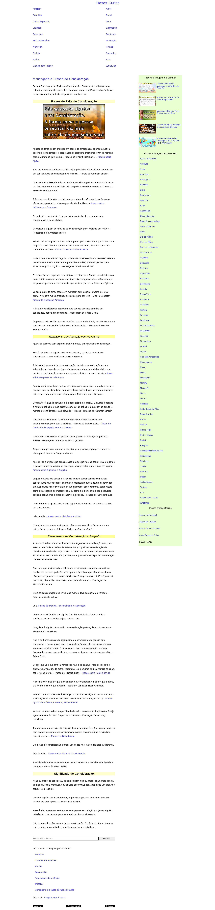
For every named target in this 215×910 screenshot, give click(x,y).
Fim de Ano (145, 341)
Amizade (37, 9)
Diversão (144, 258)
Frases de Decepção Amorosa (48, 300)
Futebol (143, 346)
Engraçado (111, 28)
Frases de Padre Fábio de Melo (71, 249)
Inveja (142, 372)
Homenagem (146, 362)
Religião (144, 445)
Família (143, 310)
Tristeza (143, 487)
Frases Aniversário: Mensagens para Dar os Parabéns (168, 86)
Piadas (143, 419)
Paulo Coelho (146, 414)
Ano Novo (144, 174)
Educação (144, 263)
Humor (143, 367)
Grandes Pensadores (149, 357)
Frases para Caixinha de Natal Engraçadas (168, 98)
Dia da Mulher (146, 237)
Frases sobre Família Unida (96, 673)
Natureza (37, 47)
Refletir (36, 53)
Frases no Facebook (148, 515)
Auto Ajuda (145, 179)
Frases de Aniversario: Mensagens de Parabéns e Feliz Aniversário (169, 140)
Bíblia (142, 190)
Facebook (38, 34)
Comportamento (147, 216)
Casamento (145, 211)
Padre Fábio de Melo (149, 409)
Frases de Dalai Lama (62, 736)
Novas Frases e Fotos (149, 535)
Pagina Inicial (74, 906)
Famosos (144, 315)
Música (143, 399)
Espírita (143, 289)
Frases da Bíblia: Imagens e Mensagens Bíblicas (168, 126)
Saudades (111, 53)
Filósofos (144, 336)
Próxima (109, 906)
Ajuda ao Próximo (148, 159)
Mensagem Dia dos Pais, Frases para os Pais (168, 112)
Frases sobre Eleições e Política (64, 516)
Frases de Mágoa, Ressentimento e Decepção (61, 606)
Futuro (143, 352)
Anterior (37, 906)
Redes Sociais (146, 435)
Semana (144, 472)
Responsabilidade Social (151, 451)
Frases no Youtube (147, 522)
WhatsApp (111, 66)
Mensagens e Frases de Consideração (61, 79)
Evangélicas (145, 294)
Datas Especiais (41, 21)
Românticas (145, 456)
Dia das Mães (146, 242)
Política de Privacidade (149, 528)
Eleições (37, 28)
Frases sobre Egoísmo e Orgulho (50, 470)
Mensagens (145, 378)
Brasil (109, 15)
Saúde (36, 59)
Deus (108, 21)
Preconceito (145, 430)
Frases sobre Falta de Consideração (66, 753)
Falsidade (111, 34)
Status (143, 477)
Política (109, 47)
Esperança (145, 284)
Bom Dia (37, 15)
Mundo (143, 393)
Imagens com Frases (54, 897)
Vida (108, 59)
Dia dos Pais (146, 252)
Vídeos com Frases (43, 66)
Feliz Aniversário (41, 40)
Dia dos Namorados (149, 247)
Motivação (111, 40)
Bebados (144, 185)
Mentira (143, 383)
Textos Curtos (146, 482)
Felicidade (144, 320)
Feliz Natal (145, 331)
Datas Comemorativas (150, 221)
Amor (108, 9)
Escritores (144, 279)
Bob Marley (145, 195)
